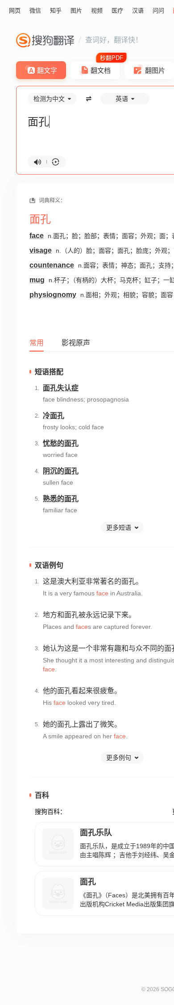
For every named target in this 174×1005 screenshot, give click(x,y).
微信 (35, 10)
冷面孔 (53, 415)
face (36, 235)
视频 (97, 10)
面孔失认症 (61, 388)
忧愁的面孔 (61, 443)
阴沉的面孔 (61, 471)
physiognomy (52, 294)
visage (40, 250)
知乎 (56, 10)
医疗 (117, 10)
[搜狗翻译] (45, 40)
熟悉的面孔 (61, 498)
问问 (158, 10)
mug (37, 280)
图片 (76, 10)
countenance (51, 265)
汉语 (138, 10)
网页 (15, 10)
